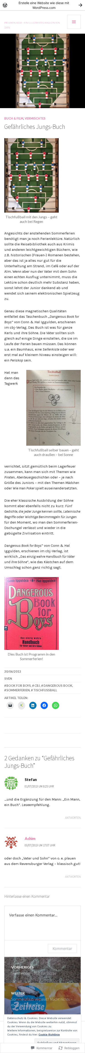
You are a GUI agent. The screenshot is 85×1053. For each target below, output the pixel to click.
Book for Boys (18, 685)
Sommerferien (18, 690)
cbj (37, 685)
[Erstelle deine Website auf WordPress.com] (42, 5)
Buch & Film (13, 118)
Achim (30, 838)
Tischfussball (45, 690)
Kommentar (62, 948)
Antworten (73, 818)
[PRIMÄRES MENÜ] (74, 22)
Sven (8, 678)
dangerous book (58, 685)
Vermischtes (35, 118)
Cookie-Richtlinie (49, 1034)
